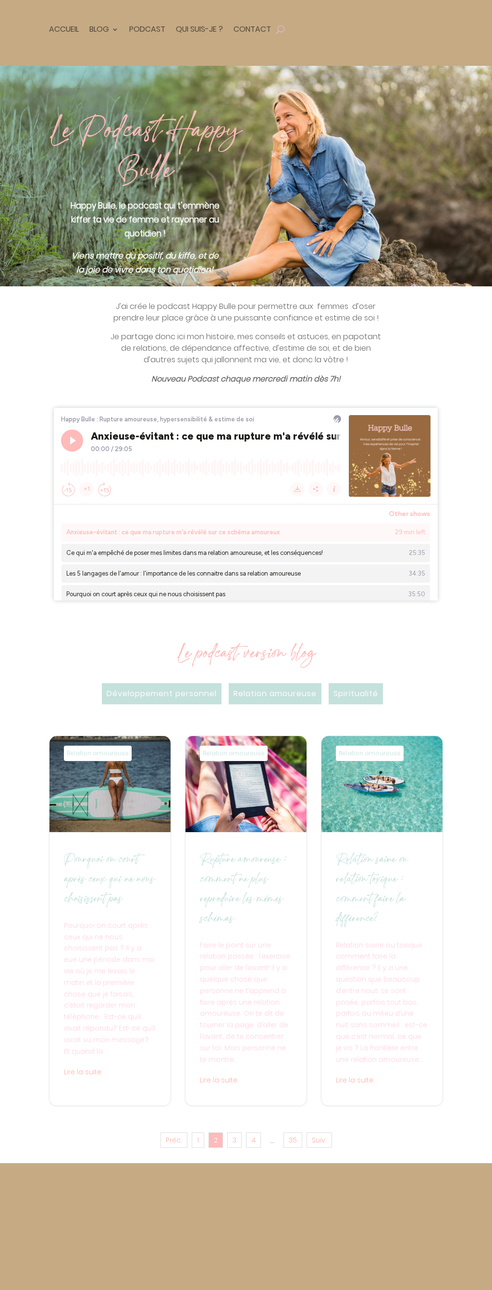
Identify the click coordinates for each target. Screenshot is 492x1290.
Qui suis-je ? (199, 29)
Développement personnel (162, 693)
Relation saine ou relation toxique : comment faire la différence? (382, 921)
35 (293, 1140)
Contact (252, 29)
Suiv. (319, 1140)
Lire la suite (82, 1072)
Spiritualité (355, 693)
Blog (99, 29)
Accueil (64, 29)
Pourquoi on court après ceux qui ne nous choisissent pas (110, 921)
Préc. (174, 1140)
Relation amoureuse (275, 693)
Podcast (147, 29)
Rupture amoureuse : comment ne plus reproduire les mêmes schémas (246, 921)
